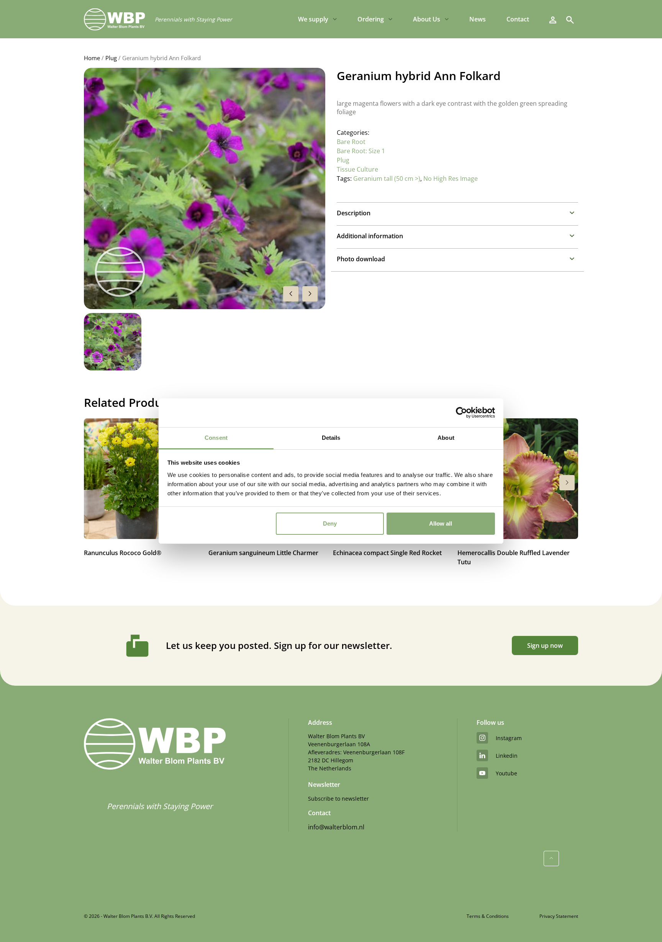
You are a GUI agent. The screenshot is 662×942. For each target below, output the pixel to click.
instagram (509, 738)
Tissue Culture (357, 169)
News (477, 19)
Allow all (440, 523)
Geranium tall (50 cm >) (386, 178)
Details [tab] (331, 437)
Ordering (370, 19)
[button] (310, 293)
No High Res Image (450, 178)
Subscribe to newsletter (338, 798)
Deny (330, 523)
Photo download (361, 259)
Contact (517, 19)
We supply (313, 19)
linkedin (507, 755)
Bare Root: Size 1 (361, 151)
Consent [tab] (216, 437)
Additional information (370, 236)
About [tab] (446, 437)
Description (353, 213)
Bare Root (351, 142)
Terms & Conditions (488, 916)
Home (92, 58)
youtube (506, 773)
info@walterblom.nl (336, 827)
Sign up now (545, 645)
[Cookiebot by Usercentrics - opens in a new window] (461, 412)
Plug (111, 58)
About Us (426, 19)
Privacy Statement (558, 916)
